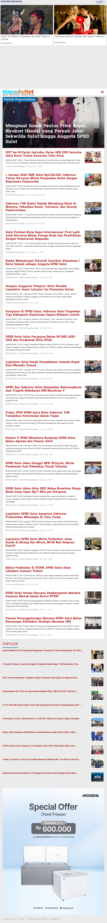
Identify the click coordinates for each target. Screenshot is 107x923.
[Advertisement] (53, 68)
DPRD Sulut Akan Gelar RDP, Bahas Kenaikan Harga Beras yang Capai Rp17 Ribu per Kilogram (43, 490)
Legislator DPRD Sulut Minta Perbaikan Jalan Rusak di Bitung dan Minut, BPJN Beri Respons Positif (40, 542)
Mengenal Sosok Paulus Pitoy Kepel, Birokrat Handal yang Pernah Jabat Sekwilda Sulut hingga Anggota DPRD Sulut (47, 134)
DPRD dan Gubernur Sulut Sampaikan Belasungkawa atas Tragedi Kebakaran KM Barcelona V (44, 389)
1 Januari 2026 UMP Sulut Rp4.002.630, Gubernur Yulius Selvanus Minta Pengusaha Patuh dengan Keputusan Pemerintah (41, 178)
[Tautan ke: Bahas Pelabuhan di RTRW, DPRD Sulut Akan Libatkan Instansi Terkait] (93, 572)
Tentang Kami (55, 919)
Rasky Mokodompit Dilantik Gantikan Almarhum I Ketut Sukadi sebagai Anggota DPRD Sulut (43, 262)
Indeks (22, 919)
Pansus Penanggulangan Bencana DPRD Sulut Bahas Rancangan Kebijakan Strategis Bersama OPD (44, 620)
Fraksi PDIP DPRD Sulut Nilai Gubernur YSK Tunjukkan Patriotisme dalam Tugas (38, 414)
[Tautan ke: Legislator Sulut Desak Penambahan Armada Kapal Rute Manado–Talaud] (93, 366)
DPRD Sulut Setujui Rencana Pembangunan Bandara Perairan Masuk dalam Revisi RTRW (43, 595)
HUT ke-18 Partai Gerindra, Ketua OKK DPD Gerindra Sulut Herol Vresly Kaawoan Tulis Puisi (44, 154)
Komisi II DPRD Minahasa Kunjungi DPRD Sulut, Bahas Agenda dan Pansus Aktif (41, 439)
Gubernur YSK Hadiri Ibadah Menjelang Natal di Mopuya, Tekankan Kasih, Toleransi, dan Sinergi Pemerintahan (41, 207)
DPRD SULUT (12, 277)
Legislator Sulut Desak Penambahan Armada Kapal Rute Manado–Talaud (43, 364)
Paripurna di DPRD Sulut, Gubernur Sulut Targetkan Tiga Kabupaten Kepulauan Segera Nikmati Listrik (43, 313)
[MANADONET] (18, 92)
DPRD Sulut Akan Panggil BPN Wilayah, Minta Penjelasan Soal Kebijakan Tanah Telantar (40, 465)
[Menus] (102, 92)
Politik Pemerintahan (15, 166)
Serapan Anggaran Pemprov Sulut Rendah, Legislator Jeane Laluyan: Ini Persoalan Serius (40, 288)
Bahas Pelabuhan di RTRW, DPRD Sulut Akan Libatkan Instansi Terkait (38, 569)
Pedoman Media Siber (37, 919)
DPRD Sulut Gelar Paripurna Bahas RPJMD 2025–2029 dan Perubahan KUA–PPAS (41, 338)
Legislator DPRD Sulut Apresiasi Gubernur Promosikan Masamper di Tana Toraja (36, 515)
